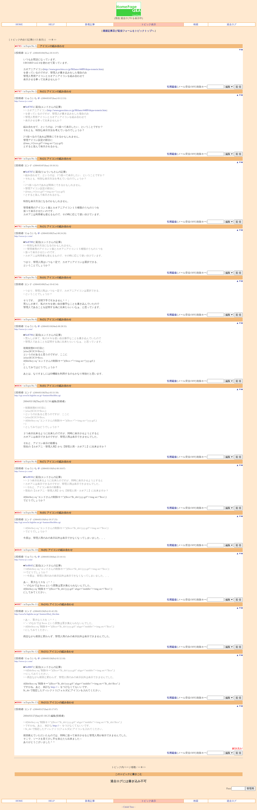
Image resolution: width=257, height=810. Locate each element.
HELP (52, 24)
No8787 (29, 171)
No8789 (29, 242)
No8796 (29, 334)
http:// (54, 687)
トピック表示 (148, 24)
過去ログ (231, 24)
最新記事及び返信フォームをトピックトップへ (128, 30)
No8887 (29, 667)
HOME (19, 24)
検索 (195, 24)
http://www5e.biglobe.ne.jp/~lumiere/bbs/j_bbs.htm (36, 614)
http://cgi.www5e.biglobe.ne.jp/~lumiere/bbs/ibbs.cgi (37, 395)
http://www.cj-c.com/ (23, 101)
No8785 (29, 106)
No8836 (29, 477)
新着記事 (90, 24)
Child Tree (128, 806)
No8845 (29, 565)
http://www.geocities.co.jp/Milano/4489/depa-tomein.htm (73, 69)
